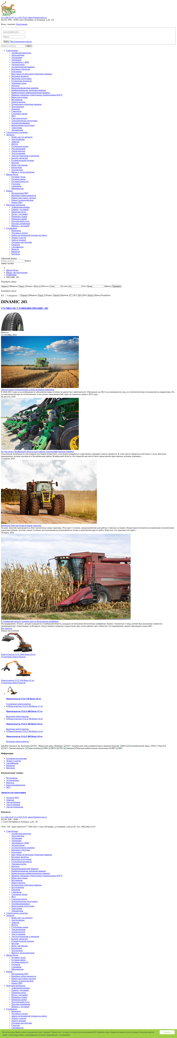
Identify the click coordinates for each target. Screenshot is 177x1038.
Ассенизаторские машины (23, 67)
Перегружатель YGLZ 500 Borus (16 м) (24, 724)
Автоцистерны (18, 64)
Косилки (15, 163)
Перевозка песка (18, 212)
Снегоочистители (19, 118)
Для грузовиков (18, 153)
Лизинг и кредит (18, 237)
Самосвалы (16, 111)
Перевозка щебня (19, 219)
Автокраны (16, 60)
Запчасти (10, 135)
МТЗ (13, 116)
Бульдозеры (16, 71)
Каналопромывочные (15, 785)
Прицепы (15, 109)
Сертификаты (17, 247)
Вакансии (15, 252)
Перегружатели (18, 102)
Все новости (6, 628)
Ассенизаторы (12, 780)
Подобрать (116, 286)
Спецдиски (12, 295)
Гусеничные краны (19, 146)
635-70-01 (20, 17)
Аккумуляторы (18, 139)
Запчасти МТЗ (12, 797)
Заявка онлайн (7, 263)
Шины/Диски (12, 174)
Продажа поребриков (20, 223)
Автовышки (16, 57)
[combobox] (13, 286)
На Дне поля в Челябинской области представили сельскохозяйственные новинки (37, 451)
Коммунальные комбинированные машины (30, 92)
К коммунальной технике (22, 160)
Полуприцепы (17, 107)
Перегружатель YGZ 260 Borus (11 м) (17, 680)
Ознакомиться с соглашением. (58, 1035)
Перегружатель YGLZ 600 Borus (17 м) (24, 711)
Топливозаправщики (20, 123)
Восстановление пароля (20, 41)
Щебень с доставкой (20, 226)
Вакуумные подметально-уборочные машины (31, 74)
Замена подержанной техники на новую (29, 235)
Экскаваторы (17, 130)
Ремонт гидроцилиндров (22, 200)
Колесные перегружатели (17, 716)
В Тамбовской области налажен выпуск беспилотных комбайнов (30, 621)
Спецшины (16, 186)
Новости (15, 249)
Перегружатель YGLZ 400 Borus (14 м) (24, 736)
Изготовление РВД (19, 193)
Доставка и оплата (19, 233)
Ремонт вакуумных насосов (23, 198)
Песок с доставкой (19, 214)
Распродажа (16, 167)
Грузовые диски (18, 177)
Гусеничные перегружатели (13, 657)
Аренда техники (18, 240)
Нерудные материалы (15, 205)
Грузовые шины (18, 179)
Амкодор (15, 142)
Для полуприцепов (14, 807)
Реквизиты (16, 230)
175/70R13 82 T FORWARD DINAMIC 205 (24, 308)
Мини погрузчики (19, 97)
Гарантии (15, 244)
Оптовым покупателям (21, 242)
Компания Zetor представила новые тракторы (21, 525)
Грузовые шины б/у (20, 181)
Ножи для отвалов (19, 165)
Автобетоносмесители (21, 53)
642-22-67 (7, 17)
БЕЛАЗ (14, 144)
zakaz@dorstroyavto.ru (37, 17)
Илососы (15, 85)
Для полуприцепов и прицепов (25, 156)
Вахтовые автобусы (20, 76)
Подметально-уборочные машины (26, 104)
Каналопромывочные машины (24, 88)
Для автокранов (18, 149)
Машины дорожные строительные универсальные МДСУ (37, 95)
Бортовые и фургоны (20, 69)
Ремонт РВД (16, 202)
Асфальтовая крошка (20, 207)
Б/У (3, 295)
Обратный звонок (9, 258)
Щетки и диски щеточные (22, 172)
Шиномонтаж (17, 188)
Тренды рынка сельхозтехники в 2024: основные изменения (27, 389)
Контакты (15, 254)
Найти (29, 46)
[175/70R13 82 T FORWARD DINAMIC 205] (12, 330)
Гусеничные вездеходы (21, 81)
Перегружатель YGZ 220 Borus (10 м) (23, 699)
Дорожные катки (18, 83)
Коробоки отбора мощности (23, 195)
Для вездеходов (18, 151)
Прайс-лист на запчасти (22, 137)
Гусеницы (15, 184)
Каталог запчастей (19, 158)
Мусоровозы (17, 99)
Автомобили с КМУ (20, 62)
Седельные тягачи (19, 114)
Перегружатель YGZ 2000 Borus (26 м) (18, 654)
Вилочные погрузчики (21, 78)
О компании (11, 228)
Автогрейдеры (17, 55)
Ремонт (9, 191)
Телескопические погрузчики (24, 121)
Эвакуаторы (16, 128)
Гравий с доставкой (20, 209)
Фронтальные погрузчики (22, 125)
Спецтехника (12, 50)
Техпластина (17, 170)
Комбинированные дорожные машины (28, 90)
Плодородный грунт (20, 221)
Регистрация (21, 24)
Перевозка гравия (19, 216)
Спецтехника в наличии (17, 132)
